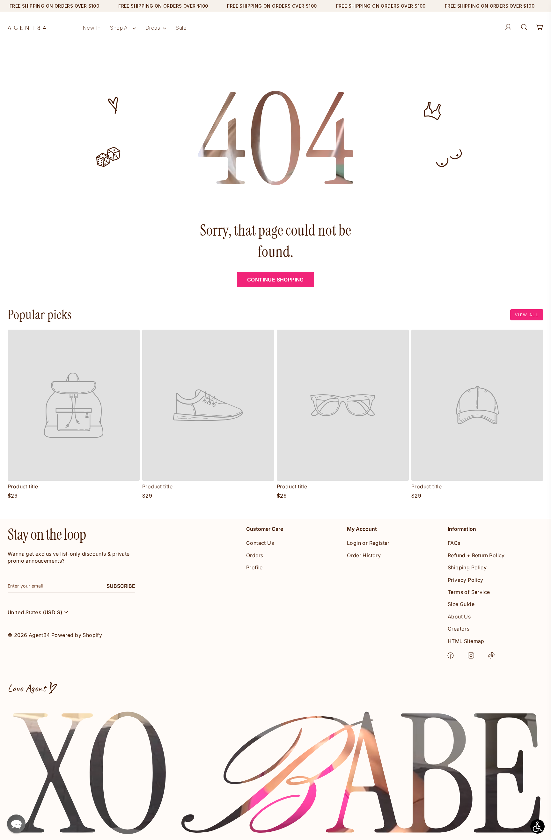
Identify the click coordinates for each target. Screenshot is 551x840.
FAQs (454, 543)
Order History (364, 555)
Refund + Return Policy (476, 555)
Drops (153, 28)
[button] (16, 823)
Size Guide (461, 604)
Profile (254, 567)
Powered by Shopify (76, 635)
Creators (458, 628)
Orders (254, 555)
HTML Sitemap (466, 641)
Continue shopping (275, 279)
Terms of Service (469, 592)
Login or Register (368, 543)
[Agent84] (27, 28)
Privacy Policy (465, 580)
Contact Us (260, 543)
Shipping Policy (467, 567)
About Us (459, 616)
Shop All (120, 28)
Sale (181, 28)
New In (91, 28)
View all (527, 314)
